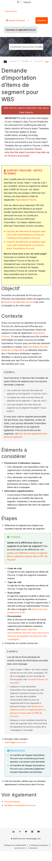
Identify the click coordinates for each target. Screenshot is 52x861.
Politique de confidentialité (15, 845)
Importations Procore (26, 199)
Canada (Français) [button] (16, 20)
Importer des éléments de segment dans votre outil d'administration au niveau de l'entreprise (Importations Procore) (26, 234)
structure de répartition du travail (19, 302)
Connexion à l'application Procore (21, 30)
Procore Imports (12, 801)
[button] (40, 46)
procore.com (11, 11)
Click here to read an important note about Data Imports (26, 110)
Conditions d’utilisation (38, 845)
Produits (25, 61)
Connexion (33, 848)
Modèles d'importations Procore (19, 805)
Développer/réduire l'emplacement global (46, 61)
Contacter (41, 20)
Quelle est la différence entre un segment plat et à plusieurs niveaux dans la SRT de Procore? (27, 556)
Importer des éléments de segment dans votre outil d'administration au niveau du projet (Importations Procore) (26, 245)
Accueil (13, 61)
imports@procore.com (15, 742)
